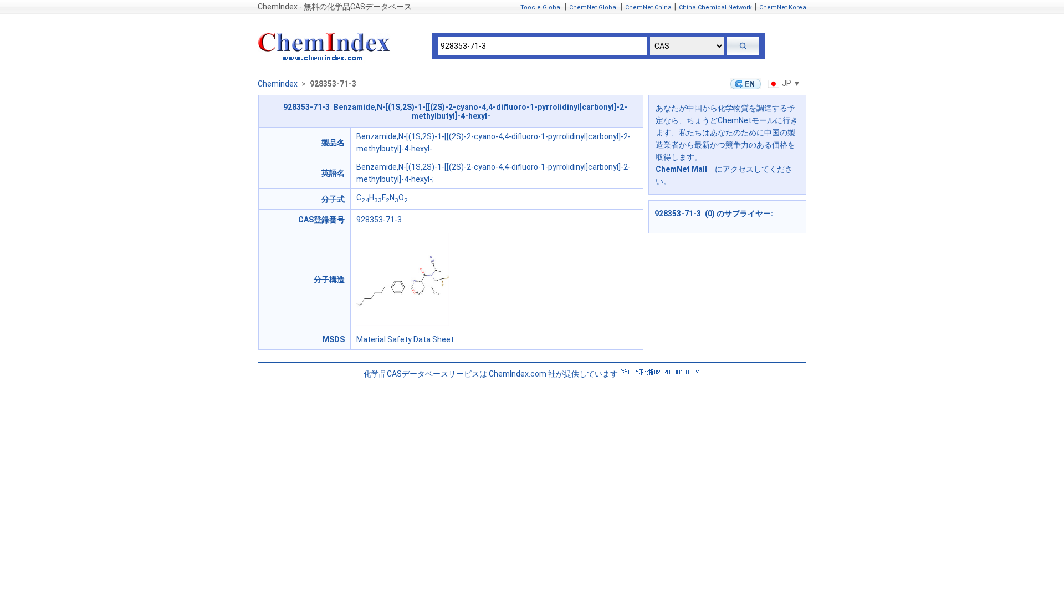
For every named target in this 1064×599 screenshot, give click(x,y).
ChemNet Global (593, 7)
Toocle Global (541, 7)
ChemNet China (648, 7)
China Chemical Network (715, 7)
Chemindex (278, 83)
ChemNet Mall (681, 169)
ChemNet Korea (782, 7)
